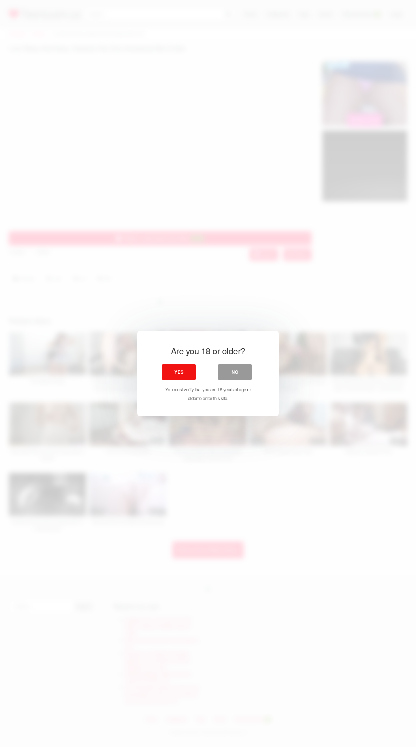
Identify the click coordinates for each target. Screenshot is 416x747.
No (234, 372)
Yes (179, 372)
